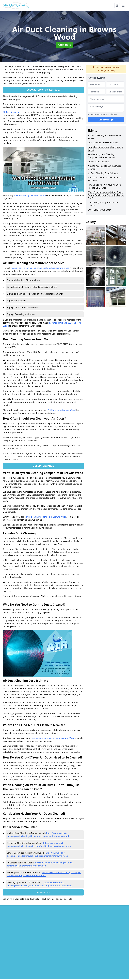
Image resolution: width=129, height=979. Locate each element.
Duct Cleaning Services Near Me (103, 142)
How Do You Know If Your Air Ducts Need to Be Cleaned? (104, 186)
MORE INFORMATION (43, 465)
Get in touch (64, 44)
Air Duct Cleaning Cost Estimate (103, 173)
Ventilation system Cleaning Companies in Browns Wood (101, 156)
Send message (106, 119)
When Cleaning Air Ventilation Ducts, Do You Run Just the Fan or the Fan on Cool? (106, 195)
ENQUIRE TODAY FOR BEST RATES (43, 89)
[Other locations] (117, 5)
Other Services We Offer (99, 209)
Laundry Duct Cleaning (98, 161)
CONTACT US (43, 892)
